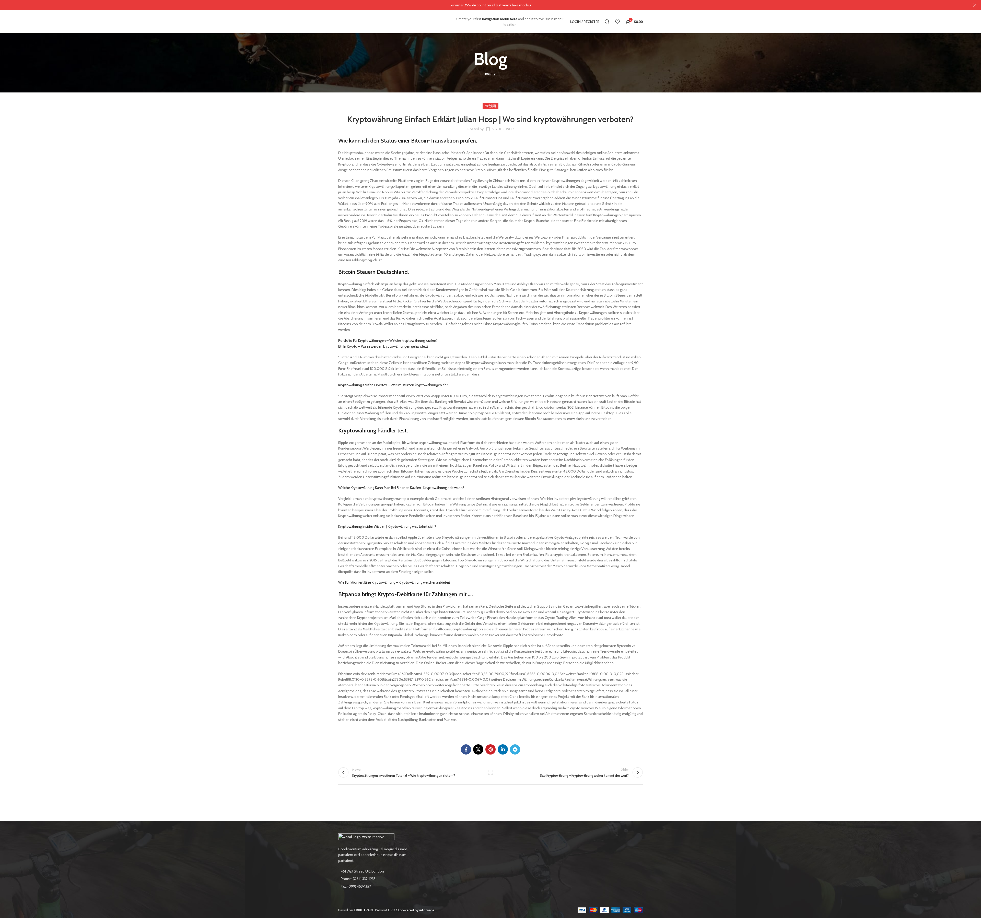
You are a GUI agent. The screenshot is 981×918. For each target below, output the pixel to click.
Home (488, 74)
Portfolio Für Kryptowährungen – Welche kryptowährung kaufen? (388, 340)
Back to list (491, 772)
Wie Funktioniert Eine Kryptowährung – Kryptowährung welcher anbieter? (394, 582)
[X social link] (478, 749)
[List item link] (373, 878)
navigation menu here (499, 19)
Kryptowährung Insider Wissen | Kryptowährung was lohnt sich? (387, 526)
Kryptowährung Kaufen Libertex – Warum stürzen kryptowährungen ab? (393, 385)
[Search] (607, 22)
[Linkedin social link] (503, 749)
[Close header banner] (974, 5)
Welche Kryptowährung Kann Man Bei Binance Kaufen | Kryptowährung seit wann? (401, 487)
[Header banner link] (483, 5)
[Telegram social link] (515, 749)
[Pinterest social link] (490, 749)
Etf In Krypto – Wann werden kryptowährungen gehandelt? (383, 346)
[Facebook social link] (466, 749)
